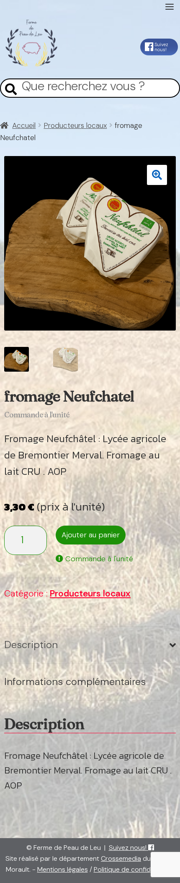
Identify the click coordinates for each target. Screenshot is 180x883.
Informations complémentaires (75, 681)
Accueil (24, 125)
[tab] (90, 645)
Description (31, 644)
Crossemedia (121, 858)
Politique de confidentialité (134, 869)
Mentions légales (62, 869)
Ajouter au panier (91, 535)
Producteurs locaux (75, 125)
